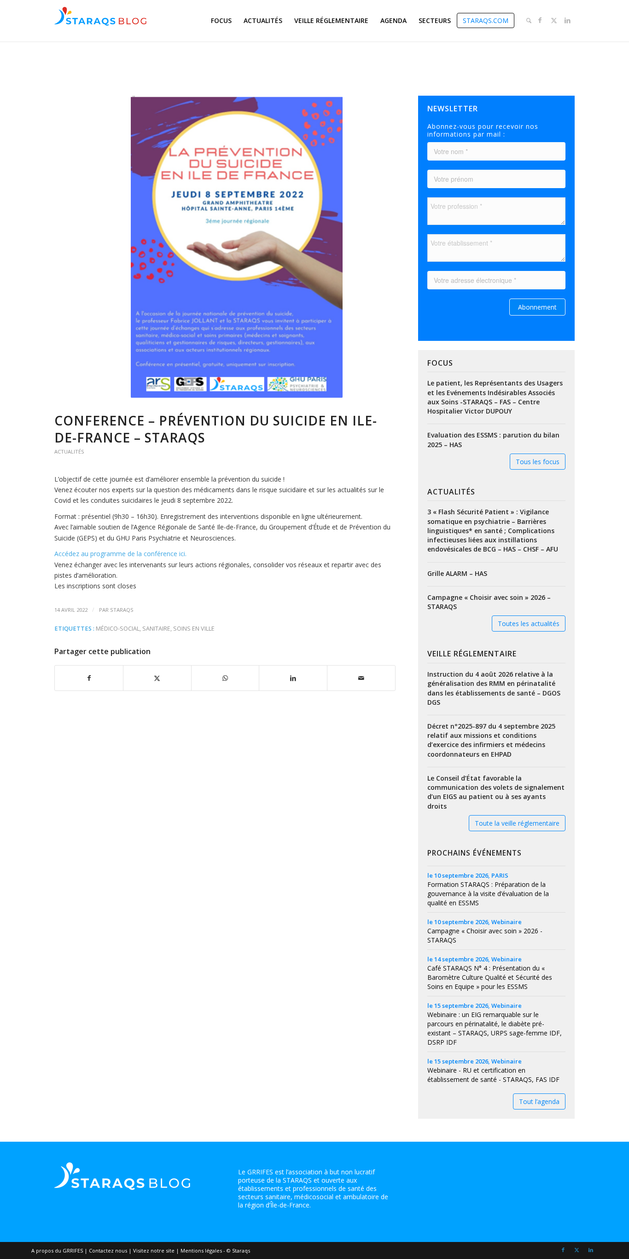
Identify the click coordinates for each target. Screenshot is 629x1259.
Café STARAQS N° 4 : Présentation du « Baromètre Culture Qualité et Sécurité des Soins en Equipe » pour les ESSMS (489, 977)
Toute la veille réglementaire (517, 823)
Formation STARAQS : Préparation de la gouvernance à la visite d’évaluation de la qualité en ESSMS (488, 893)
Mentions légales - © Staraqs (215, 1250)
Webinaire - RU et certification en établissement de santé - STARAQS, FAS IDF (493, 1075)
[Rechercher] (528, 20)
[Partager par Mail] (361, 678)
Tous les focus (537, 461)
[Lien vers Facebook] (540, 20)
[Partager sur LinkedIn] (293, 678)
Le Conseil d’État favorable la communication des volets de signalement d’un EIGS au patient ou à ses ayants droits (496, 792)
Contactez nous (108, 1250)
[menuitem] (221, 20)
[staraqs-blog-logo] (100, 20)
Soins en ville (194, 628)
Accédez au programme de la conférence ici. (120, 553)
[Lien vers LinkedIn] (568, 20)
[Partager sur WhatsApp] (225, 678)
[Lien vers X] (554, 20)
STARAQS (122, 609)
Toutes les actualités (528, 623)
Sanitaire (156, 628)
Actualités (69, 451)
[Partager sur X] (157, 678)
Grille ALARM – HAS (457, 573)
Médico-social (118, 628)
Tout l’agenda (539, 1101)
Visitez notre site (154, 1250)
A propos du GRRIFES (57, 1250)
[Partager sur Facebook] (89, 678)
